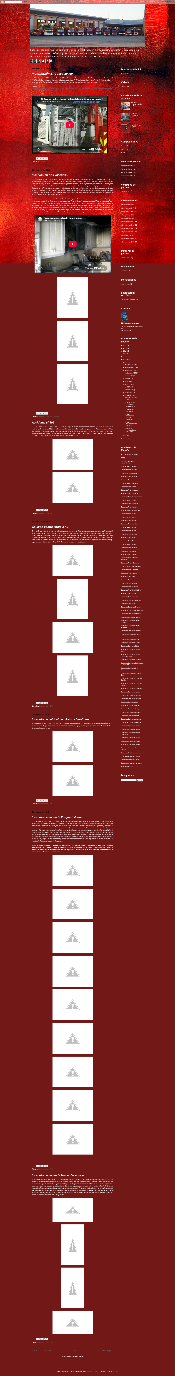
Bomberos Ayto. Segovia (129, 573)
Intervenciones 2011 (127, 222)
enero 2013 (129, 395)
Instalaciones (125, 284)
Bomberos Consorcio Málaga (130, 709)
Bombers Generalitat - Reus (130, 760)
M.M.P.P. (123, 73)
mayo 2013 (128, 384)
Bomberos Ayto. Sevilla (128, 576)
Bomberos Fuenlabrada (131, 323)
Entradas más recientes (42, 1351)
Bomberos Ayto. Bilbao (128, 487)
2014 (125, 359)
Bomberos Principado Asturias (131, 753)
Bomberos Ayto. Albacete (129, 470)
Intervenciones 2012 (46, 1342)
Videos (56, 416)
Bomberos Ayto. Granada (129, 507)
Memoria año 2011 (127, 169)
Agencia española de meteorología (128, 462)
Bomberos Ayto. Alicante (129, 476)
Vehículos (42, 162)
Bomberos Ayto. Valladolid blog (131, 590)
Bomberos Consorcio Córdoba (131, 659)
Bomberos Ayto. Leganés (129, 520)
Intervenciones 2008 (127, 211)
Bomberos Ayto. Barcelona (129, 483)
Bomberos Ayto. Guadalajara (130, 510)
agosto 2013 (129, 376)
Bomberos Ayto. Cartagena (129, 490)
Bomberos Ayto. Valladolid (129, 587)
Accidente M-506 (43, 422)
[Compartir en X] (42, 158)
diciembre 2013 (130, 365)
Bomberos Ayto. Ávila (128, 604)
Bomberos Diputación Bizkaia (130, 738)
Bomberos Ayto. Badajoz (129, 480)
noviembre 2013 (130, 367)
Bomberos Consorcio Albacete (131, 614)
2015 (125, 357)
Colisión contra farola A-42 (50, 526)
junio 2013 (128, 381)
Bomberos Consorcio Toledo (130, 716)
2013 (125, 362)
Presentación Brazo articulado (52, 73)
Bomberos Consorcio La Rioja (131, 695)
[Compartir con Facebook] (44, 158)
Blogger (115, 1371)
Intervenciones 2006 (127, 205)
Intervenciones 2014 (127, 232)
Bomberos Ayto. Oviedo (128, 551)
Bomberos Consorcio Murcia (130, 705)
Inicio (75, 1351)
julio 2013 (128, 378)
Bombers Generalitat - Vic (129, 766)
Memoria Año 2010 (127, 166)
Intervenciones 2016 (127, 238)
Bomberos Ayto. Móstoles (129, 548)
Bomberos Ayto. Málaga (128, 544)
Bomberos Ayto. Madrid (128, 531)
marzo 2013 (129, 390)
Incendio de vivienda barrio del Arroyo (58, 1175)
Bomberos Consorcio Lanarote (131, 699)
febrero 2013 (129, 392)
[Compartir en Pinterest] (46, 158)
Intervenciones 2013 (46, 416)
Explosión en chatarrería (135, 114)
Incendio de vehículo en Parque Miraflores (60, 719)
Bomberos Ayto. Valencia (129, 583)
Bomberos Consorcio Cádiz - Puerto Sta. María (130, 655)
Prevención (124, 271)
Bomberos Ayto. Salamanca (130, 563)
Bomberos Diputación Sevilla (130, 741)
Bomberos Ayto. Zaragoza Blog (131, 600)
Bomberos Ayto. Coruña (128, 500)
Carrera (123, 146)
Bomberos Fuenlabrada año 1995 (136, 104)
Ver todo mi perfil (126, 330)
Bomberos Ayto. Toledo (128, 580)
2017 (125, 351)
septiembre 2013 (130, 373)
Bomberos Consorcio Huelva (130, 692)
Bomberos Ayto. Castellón (129, 493)
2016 (125, 354)
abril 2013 (128, 387)
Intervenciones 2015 (127, 235)
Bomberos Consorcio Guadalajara (132, 688)
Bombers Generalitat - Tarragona (131, 763)
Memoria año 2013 (127, 176)
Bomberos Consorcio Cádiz (130, 646)
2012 (125, 436)
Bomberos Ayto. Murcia (128, 541)
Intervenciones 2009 (127, 215)
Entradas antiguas (105, 1351)
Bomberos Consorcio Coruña (130, 639)
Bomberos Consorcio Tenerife (130, 712)
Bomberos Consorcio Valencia (131, 719)
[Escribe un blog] (40, 158)
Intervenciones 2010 (127, 218)
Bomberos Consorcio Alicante (130, 617)
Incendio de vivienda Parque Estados (57, 817)
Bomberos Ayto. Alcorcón (129, 473)
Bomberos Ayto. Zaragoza (129, 597)
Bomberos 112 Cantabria (129, 466)
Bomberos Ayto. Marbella (129, 534)
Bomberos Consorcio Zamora (130, 726)
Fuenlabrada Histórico (128, 300)
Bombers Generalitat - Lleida (130, 756)
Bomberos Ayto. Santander (129, 570)
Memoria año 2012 (127, 172)
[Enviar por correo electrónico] (37, 158)
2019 (125, 345)
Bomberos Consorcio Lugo (129, 702)
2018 (125, 348)
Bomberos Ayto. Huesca (129, 517)
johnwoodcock (92, 1371)
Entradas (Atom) (77, 1357)
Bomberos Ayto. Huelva (128, 514)
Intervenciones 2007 (127, 208)
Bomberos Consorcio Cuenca (130, 643)
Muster (123, 149)
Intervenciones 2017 (127, 242)
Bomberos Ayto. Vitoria (128, 593)
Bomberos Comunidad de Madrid (132, 610)
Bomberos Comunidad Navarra (131, 607)
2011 (125, 439)
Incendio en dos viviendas (50, 175)
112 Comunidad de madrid (129, 454)
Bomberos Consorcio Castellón (131, 631)
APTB (123, 458)
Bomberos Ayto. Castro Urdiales (131, 497)
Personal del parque (127, 258)
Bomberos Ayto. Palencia (129, 554)
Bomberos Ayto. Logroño (129, 524)
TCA (122, 153)
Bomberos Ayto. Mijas (128, 537)
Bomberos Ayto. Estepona (129, 504)
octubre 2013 (129, 370)
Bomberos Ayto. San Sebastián (131, 566)
